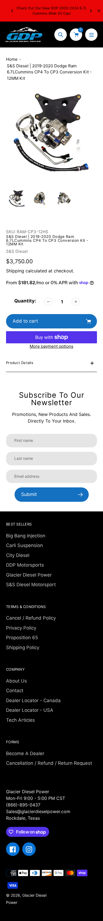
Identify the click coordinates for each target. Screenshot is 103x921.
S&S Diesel (17, 251)
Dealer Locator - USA (29, 710)
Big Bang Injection (25, 535)
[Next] (90, 11)
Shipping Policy (22, 647)
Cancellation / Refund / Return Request (49, 763)
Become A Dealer (25, 753)
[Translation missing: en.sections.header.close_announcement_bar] (99, 11)
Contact (14, 690)
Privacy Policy (21, 628)
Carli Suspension (24, 545)
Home (12, 59)
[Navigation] (91, 34)
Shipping (15, 271)
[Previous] (12, 11)
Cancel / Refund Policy (31, 618)
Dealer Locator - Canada (33, 700)
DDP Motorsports (25, 565)
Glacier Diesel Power (29, 575)
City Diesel (17, 555)
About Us (16, 681)
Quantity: (25, 301)
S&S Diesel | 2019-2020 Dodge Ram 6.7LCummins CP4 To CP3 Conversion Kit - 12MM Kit (49, 72)
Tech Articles (20, 720)
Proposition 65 (22, 637)
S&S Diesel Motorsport (31, 584)
